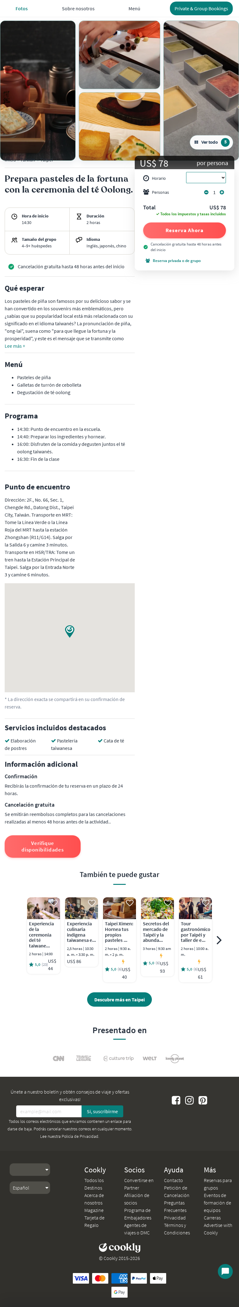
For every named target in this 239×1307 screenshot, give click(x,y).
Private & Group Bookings (201, 8)
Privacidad (175, 1217)
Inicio (10, 159)
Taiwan (27, 159)
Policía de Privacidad (80, 1136)
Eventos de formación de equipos (217, 1202)
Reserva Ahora (185, 230)
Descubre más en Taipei (119, 999)
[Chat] (225, 1271)
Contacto (173, 1180)
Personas (160, 192)
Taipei (46, 159)
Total (149, 208)
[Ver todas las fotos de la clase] (37, 90)
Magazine (94, 1210)
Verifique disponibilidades (42, 846)
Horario (159, 178)
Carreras (212, 1217)
